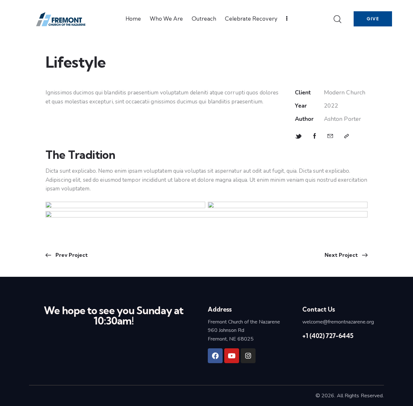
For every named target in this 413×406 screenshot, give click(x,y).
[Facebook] (215, 355)
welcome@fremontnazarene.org (338, 321)
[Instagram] (248, 355)
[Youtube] (231, 355)
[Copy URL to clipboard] (346, 136)
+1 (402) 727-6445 (327, 336)
